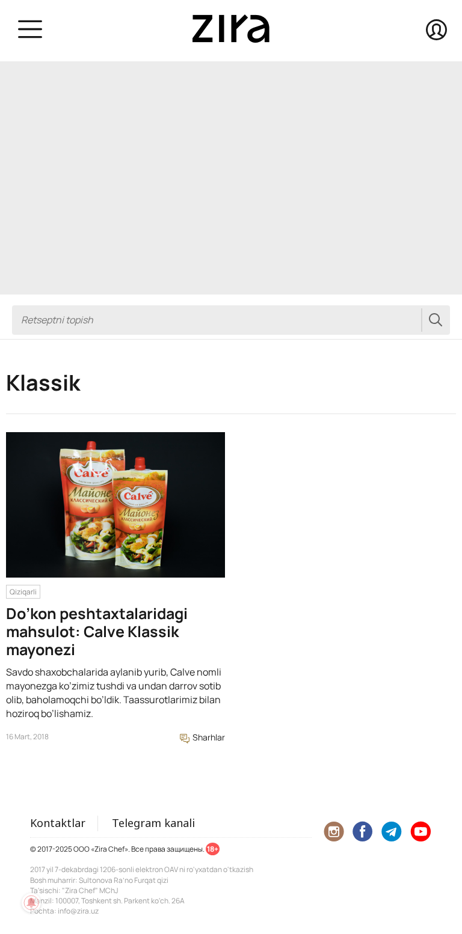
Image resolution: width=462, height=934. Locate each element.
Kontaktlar (57, 823)
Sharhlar (208, 737)
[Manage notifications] (31, 902)
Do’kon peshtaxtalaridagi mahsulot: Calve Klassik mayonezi (97, 631)
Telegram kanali (153, 823)
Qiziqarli (23, 592)
